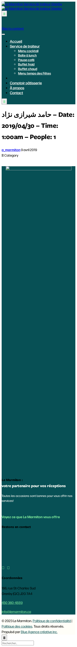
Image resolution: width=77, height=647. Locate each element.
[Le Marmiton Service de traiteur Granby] (32, 6)
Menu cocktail (28, 51)
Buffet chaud (27, 69)
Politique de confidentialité (52, 620)
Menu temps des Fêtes (34, 73)
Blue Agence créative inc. (39, 631)
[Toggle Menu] (3, 34)
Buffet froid (26, 64)
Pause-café (26, 60)
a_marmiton (11, 149)
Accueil (16, 41)
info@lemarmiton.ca (16, 611)
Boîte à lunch (27, 55)
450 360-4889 (12, 602)
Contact (16, 92)
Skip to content (13, 28)
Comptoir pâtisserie (26, 82)
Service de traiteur (25, 45)
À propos (17, 87)
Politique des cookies (17, 626)
